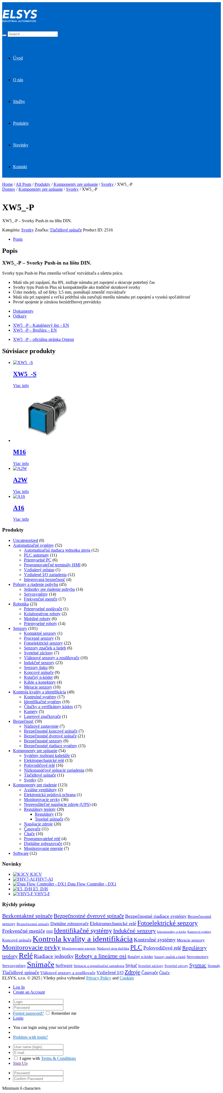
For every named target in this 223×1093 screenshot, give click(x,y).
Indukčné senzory (39, 662)
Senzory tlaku (36, 667)
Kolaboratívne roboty (42, 613)
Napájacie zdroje (38, 824)
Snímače (40, 964)
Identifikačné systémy (42, 701)
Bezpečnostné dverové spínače (50, 736)
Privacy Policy (98, 978)
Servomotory (198, 956)
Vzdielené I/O (110, 972)
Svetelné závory (176, 966)
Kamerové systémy (199, 931)
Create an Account (29, 992)
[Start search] (4, 35)
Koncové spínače (39, 672)
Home (7, 184)
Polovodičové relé (39, 765)
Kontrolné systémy (40, 697)
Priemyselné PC (37, 560)
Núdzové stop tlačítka (113, 948)
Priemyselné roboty (40, 623)
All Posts (23, 184)
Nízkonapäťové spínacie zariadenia (54, 770)
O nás (18, 79)
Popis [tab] (18, 239)
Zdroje (132, 972)
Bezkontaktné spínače (27, 916)
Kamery (31, 711)
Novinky (20, 145)
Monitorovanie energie (43, 848)
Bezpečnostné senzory (43, 741)
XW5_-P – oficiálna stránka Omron (43, 339)
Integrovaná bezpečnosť (44, 579)
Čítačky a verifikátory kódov (48, 706)
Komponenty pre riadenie (35, 785)
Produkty (21, 123)
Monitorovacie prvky (42, 799)
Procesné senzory (39, 638)
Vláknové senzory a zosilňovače (51, 657)
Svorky (107, 184)
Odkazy (20, 316)
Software (21, 853)
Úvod (18, 58)
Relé (26, 955)
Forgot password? (28, 1013)
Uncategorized (25, 540)
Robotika (21, 604)
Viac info (21, 385)
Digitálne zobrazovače (43, 843)
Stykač (131, 965)
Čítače (29, 833)
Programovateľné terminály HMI (52, 565)
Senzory (20, 628)
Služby (19, 101)
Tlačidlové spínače (66, 230)
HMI (49, 932)
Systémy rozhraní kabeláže (47, 755)
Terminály (213, 966)
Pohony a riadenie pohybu (35, 584)
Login (18, 1018)
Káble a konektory (40, 682)
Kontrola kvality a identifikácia (39, 692)
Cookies (127, 978)
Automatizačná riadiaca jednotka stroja (57, 550)
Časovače (32, 829)
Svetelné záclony (38, 653)
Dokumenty (23, 311)
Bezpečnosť (23, 721)
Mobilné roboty (37, 618)
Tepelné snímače (49, 819)
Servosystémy (36, 594)
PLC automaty (36, 555)
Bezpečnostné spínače (33, 924)
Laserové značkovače (42, 716)
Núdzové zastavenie (41, 726)
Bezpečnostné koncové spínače (51, 731)
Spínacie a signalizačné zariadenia (99, 966)
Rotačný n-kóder (38, 677)
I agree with (30, 1058)
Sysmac (197, 965)
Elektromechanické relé (44, 760)
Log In (19, 987)
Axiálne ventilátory (40, 789)
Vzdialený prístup (39, 569)
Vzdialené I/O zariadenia (45, 574)
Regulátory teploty (40, 809)
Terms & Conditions (58, 1058)
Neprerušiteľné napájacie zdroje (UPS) (57, 804)
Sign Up (20, 1063)
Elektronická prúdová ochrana (50, 794)
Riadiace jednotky (54, 956)
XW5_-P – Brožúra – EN (35, 330)
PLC (136, 947)
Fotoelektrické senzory (43, 643)
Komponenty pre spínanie (76, 184)
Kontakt (20, 166)
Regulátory (44, 814)
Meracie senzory (38, 687)
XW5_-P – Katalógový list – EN (41, 325)
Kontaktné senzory (40, 633)
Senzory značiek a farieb (45, 648)
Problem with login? (30, 1037)
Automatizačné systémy (33, 545)
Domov (8, 189)
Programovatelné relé (42, 838)
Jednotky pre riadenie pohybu (49, 589)
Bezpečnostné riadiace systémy (50, 745)
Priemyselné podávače (43, 609)
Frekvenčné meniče (40, 599)
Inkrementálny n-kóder (171, 931)
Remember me (63, 1013)
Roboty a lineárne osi (100, 956)
